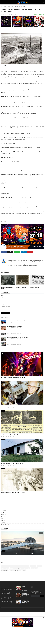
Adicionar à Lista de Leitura (39, 14)
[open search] (44, 2)
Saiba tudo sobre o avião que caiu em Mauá (10, 434)
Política (2, 502)
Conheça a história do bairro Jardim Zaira (14, 326)
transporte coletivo (34, 568)
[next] (42, 532)
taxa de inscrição (33, 565)
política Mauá (17, 570)
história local (11, 570)
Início (1, 6)
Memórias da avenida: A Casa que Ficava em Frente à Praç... (17, 337)
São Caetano (39, 565)
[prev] (39, 532)
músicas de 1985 (11, 565)
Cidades (2, 512)
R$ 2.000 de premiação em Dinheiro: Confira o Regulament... (25, 588)
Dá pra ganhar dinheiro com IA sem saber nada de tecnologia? (15, 553)
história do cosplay (4, 570)
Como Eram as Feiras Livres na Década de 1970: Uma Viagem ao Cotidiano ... (7, 287)
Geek (2, 516)
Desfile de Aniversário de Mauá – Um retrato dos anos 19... (13, 492)
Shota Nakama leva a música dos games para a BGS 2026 (13, 377)
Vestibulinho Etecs (26, 565)
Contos (2, 504)
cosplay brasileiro (18, 565)
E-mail (2, 300)
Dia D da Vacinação (27, 568)
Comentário (3, 304)
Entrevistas (3, 506)
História (4, 6)
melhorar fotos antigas (5, 568)
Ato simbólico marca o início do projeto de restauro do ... (13, 463)
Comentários (5, 292)
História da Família (4, 524)
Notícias (2, 510)
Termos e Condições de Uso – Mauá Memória (36, 609)
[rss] (32, 587)
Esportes (2, 518)
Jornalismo (10, 258)
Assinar (42, 595)
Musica (2, 520)
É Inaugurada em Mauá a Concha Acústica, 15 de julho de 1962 (36, 287)
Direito (2, 508)
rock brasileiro (23, 570)
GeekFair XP (12, 568)
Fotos (2, 522)
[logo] (22, 2)
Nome (2, 295)
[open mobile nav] (1, 2)
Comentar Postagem (5, 312)
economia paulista (4, 565)
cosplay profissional (19, 568)
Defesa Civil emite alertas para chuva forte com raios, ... (25, 601)
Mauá (5, 221)
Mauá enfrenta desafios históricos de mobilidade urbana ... (25, 595)
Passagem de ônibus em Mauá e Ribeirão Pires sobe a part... (17, 320)
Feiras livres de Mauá (11, 342)
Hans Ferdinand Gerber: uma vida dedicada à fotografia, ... (13, 406)
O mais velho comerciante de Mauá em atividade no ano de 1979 (22, 287)
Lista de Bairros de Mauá (11, 331)
